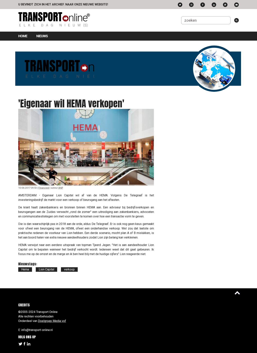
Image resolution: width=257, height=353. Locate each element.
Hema (25, 269)
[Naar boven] (237, 292)
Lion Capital (46, 269)
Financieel (43, 187)
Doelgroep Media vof (52, 321)
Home (22, 36)
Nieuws (42, 36)
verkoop (69, 269)
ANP (60, 187)
